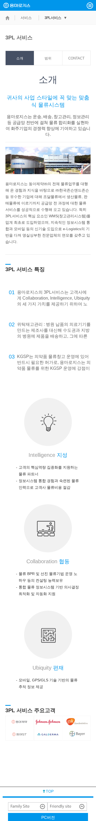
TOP (50, 791)
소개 (19, 58)
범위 (48, 58)
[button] (90, 5)
